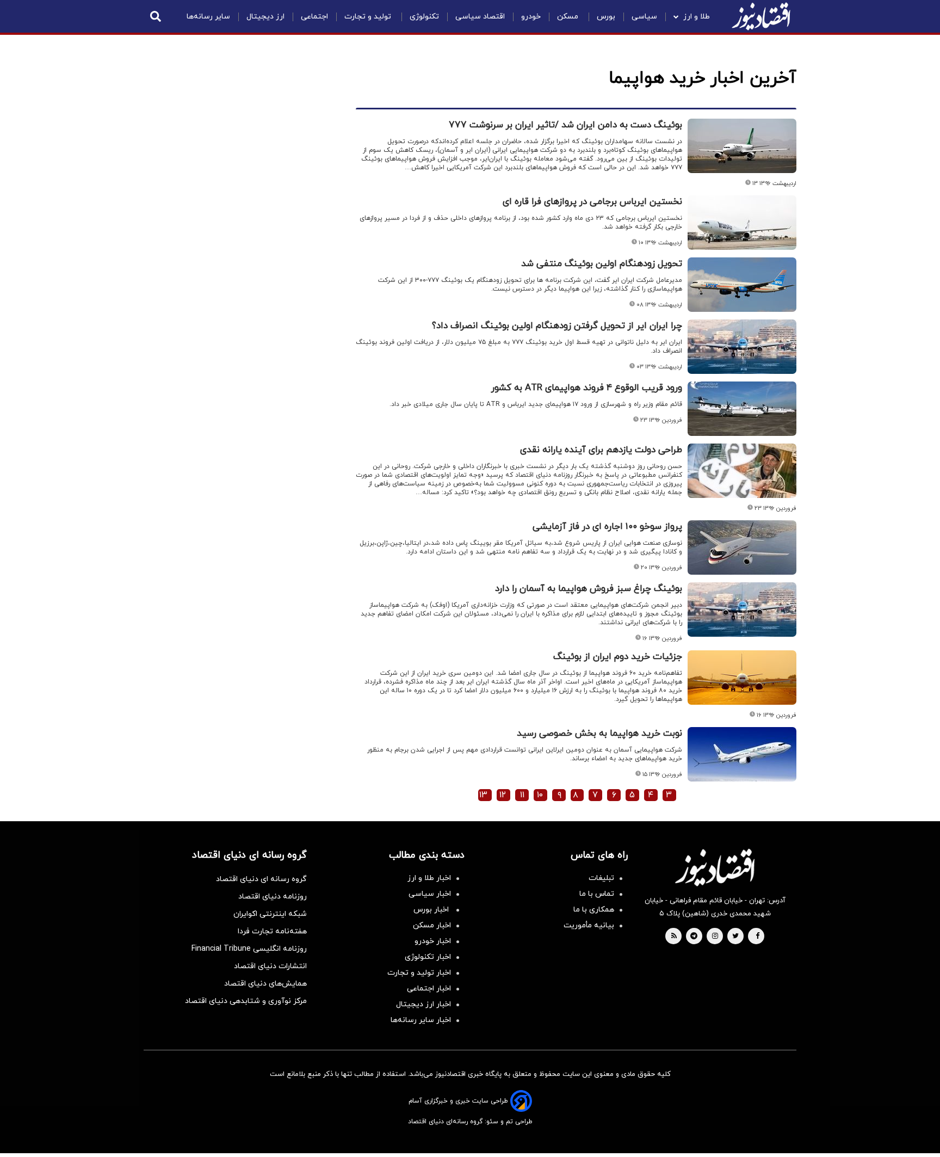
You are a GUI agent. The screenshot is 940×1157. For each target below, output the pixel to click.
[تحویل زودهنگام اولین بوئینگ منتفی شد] (742, 284)
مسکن (568, 16)
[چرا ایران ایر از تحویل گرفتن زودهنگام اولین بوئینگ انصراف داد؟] (742, 346)
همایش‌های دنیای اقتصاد (265, 983)
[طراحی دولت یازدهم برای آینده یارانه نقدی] (742, 471)
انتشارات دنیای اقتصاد (270, 966)
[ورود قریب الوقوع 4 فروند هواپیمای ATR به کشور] (742, 408)
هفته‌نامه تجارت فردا (272, 931)
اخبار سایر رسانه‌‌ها (421, 1020)
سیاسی (644, 16)
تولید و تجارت (368, 16)
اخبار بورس (432, 909)
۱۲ (502, 795)
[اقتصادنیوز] (715, 867)
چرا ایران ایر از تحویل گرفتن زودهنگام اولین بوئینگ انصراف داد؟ (557, 326)
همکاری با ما (593, 909)
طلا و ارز (696, 16)
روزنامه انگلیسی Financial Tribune (249, 949)
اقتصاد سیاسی (480, 16)
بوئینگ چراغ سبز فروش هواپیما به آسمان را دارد (588, 588)
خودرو (531, 16)
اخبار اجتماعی (429, 988)
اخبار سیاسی (430, 894)
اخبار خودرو (433, 941)
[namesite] (761, 16)
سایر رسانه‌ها (208, 16)
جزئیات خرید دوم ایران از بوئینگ (617, 656)
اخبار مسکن (432, 925)
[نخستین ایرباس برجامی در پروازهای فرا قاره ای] (742, 222)
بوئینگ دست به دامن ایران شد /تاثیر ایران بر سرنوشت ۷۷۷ (565, 125)
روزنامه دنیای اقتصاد (272, 896)
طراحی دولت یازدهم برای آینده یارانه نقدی (601, 450)
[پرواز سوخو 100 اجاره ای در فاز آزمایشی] (742, 547)
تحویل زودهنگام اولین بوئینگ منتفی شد (601, 263)
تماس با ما (596, 894)
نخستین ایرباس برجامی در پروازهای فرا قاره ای (592, 201)
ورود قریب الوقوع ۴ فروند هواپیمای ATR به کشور (586, 388)
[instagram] (715, 936)
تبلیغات (601, 878)
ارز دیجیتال (265, 16)
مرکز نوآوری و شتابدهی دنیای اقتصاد (246, 1001)
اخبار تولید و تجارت (419, 973)
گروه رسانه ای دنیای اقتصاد (261, 879)
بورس (606, 16)
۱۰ (540, 795)
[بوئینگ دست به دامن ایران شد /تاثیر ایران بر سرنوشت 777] (742, 146)
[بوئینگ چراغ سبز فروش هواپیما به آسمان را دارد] (742, 609)
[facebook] (757, 936)
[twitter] (735, 936)
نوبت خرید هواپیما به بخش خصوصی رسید (599, 733)
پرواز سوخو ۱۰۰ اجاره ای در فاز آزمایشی (607, 526)
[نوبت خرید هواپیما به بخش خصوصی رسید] (742, 754)
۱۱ (522, 795)
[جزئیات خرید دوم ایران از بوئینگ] (742, 677)
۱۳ (483, 795)
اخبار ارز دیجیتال (423, 1004)
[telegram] (693, 936)
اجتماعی (314, 16)
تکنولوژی (424, 16)
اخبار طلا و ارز (429, 878)
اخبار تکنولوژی (428, 957)
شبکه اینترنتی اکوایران (270, 914)
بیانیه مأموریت (589, 925)
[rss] (674, 936)
